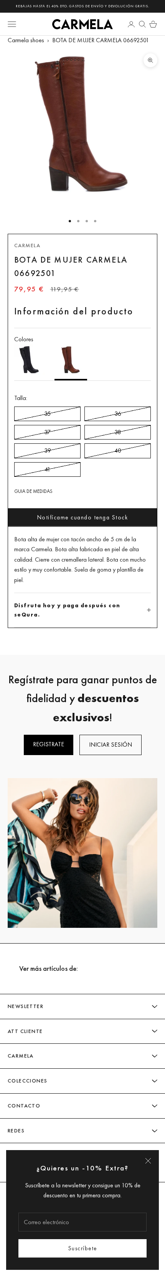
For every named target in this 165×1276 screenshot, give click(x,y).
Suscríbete (82, 1248)
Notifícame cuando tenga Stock (82, 517)
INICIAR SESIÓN (110, 744)
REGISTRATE (48, 744)
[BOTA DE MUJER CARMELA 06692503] (30, 362)
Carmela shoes (26, 40)
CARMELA (27, 245)
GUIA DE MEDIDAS (33, 491)
